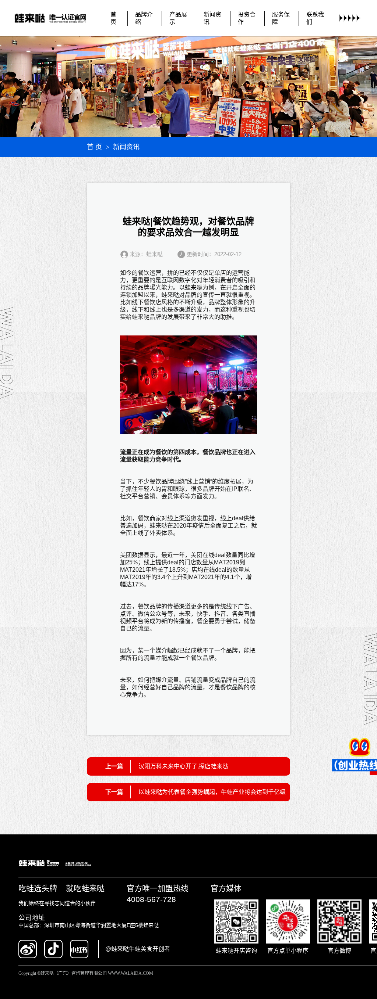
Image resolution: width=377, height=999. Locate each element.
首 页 (94, 147)
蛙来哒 (193, 287)
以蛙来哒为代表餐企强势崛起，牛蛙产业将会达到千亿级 (212, 792)
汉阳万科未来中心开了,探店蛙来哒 (183, 766)
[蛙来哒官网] (56, 18)
